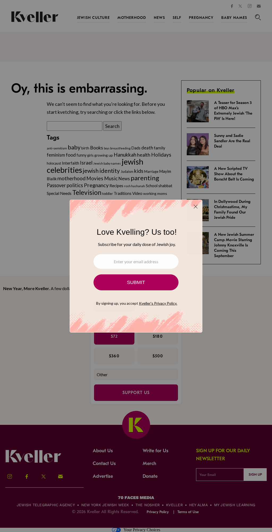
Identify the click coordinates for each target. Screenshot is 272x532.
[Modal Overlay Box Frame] (136, 266)
